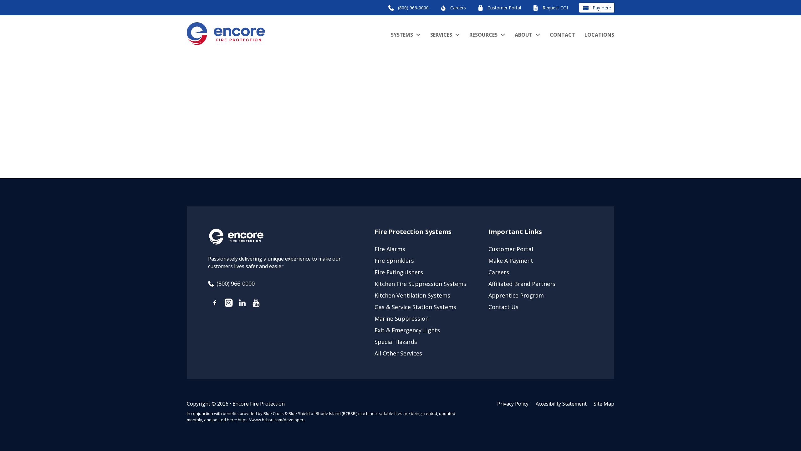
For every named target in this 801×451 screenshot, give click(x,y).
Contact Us (503, 307)
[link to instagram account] (229, 303)
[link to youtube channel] (256, 303)
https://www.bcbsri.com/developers (272, 419)
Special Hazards (396, 341)
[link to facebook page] (215, 304)
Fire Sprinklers (394, 260)
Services (441, 34)
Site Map (604, 403)
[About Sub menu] (537, 34)
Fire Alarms (390, 249)
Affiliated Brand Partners (521, 284)
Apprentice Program (516, 295)
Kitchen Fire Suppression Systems (420, 284)
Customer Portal (510, 249)
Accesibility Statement (561, 403)
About (524, 34)
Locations (599, 34)
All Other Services (398, 353)
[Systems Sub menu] (418, 34)
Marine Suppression (402, 318)
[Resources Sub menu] (502, 34)
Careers (498, 272)
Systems (402, 34)
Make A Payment (510, 260)
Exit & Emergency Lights (407, 330)
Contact (562, 34)
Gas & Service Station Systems (415, 307)
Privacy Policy (512, 403)
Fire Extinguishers (399, 272)
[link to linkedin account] (242, 303)
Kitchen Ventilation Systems (412, 295)
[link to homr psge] (226, 34)
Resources (483, 34)
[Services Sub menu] (457, 34)
